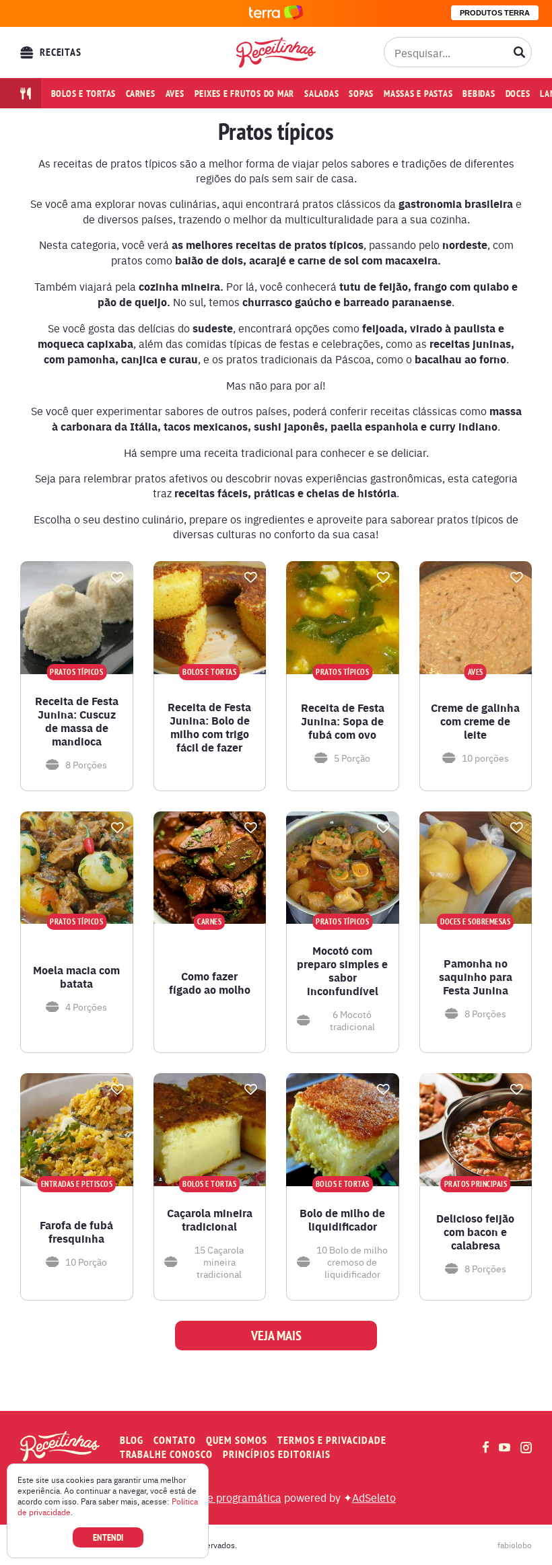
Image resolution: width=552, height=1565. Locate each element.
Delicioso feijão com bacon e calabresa (475, 1232)
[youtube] (504, 1447)
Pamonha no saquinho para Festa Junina (475, 977)
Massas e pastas (418, 93)
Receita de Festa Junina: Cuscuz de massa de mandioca (76, 721)
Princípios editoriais (277, 1454)
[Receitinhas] (276, 52)
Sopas (361, 93)
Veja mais (276, 1335)
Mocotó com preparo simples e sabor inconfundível (342, 971)
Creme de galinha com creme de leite (475, 721)
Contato (174, 1440)
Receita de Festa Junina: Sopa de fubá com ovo (342, 721)
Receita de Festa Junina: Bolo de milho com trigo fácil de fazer (209, 727)
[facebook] (486, 1447)
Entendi (108, 1537)
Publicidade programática (219, 1497)
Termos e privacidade (331, 1440)
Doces (518, 93)
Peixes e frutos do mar (245, 93)
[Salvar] (118, 577)
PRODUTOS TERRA (495, 13)
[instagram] (526, 1447)
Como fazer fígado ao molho (209, 983)
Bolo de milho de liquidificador (342, 1219)
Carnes (141, 93)
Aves (175, 93)
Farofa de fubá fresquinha (76, 1231)
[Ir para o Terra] (276, 13)
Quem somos (236, 1440)
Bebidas (478, 93)
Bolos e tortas (83, 93)
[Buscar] (520, 52)
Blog (131, 1440)
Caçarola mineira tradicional (209, 1219)
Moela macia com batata (76, 976)
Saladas (321, 93)
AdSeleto (374, 1497)
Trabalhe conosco (166, 1454)
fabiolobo (514, 1544)
